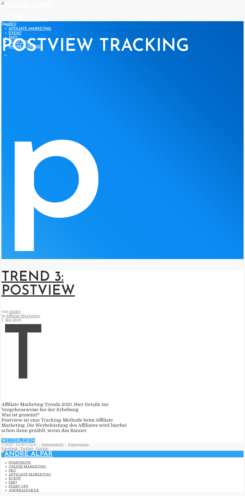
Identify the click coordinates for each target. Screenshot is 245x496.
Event (15, 33)
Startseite (19, 15)
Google (42, 449)
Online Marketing (28, 20)
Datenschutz (52, 445)
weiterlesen (18, 440)
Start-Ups (18, 486)
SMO (13, 38)
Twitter (26, 449)
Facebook (9, 449)
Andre (15, 312)
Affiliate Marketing (30, 29)
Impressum (78, 445)
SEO (12, 24)
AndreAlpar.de (24, 490)
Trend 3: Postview (38, 284)
